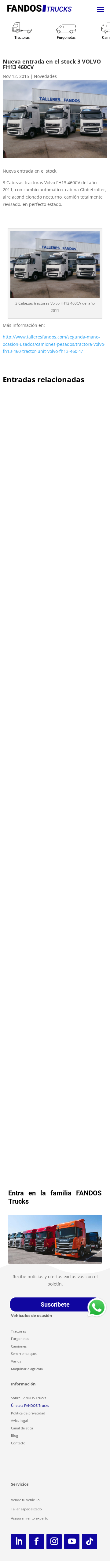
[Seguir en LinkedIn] (18, 1541)
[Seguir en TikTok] (89, 1541)
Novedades (45, 76)
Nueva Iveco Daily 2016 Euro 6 (43, 773)
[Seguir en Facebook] (36, 1541)
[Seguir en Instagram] (54, 1541)
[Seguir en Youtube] (71, 1541)
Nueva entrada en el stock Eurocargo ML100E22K (51, 469)
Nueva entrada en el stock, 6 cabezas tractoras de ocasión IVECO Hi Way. (51, 615)
